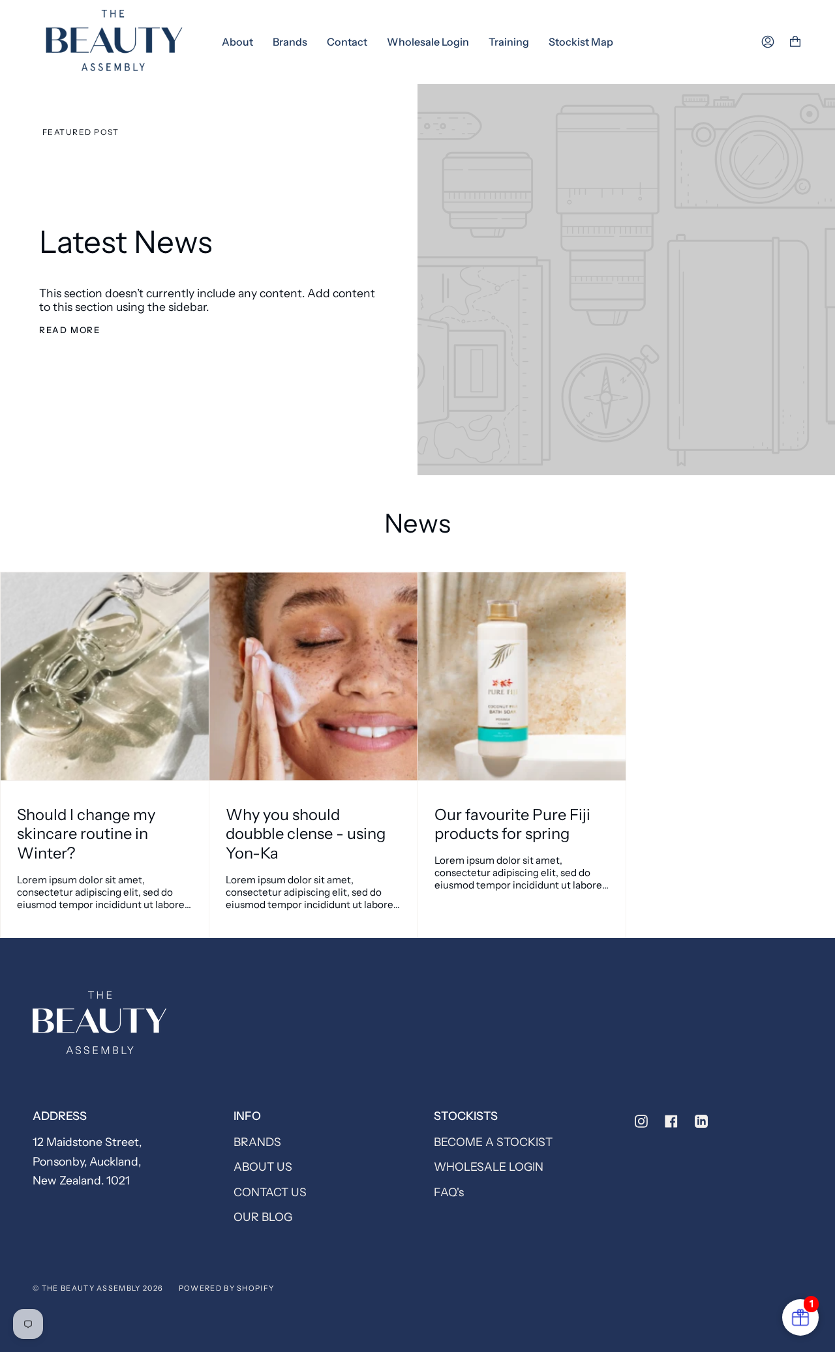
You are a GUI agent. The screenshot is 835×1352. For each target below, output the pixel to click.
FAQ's (449, 1192)
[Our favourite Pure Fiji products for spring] (522, 676)
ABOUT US (263, 1166)
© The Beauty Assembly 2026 (98, 1288)
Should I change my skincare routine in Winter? (86, 833)
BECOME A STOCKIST (493, 1142)
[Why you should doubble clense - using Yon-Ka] (313, 676)
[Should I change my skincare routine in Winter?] (105, 676)
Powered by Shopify (227, 1288)
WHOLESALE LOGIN (488, 1166)
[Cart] (795, 41)
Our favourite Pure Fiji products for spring (512, 824)
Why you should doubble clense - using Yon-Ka (306, 833)
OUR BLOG (263, 1217)
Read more (69, 330)
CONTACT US (270, 1192)
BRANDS (257, 1142)
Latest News (125, 242)
